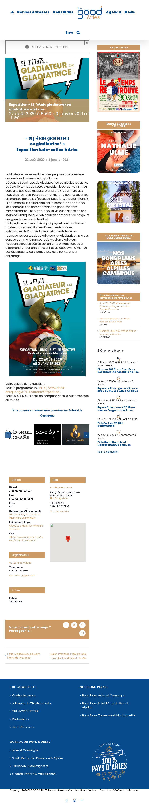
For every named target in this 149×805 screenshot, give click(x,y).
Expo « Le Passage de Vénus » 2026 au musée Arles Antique (117, 390)
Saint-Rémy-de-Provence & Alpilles (37, 758)
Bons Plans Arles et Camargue (103, 696)
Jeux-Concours (23, 727)
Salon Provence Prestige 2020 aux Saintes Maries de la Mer (68, 656)
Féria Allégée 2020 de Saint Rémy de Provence (23, 655)
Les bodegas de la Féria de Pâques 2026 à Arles (114, 320)
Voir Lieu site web (59, 511)
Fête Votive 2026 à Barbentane (110, 424)
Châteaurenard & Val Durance (34, 774)
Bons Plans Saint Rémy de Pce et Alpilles (105, 706)
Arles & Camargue (25, 750)
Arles (21, 514)
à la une (13, 514)
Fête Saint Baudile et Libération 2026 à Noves (114, 443)
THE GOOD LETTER (25, 711)
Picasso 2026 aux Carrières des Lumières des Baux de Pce (118, 370)
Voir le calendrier (107, 452)
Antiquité (14, 525)
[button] (78, 32)
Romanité (14, 529)
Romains (38, 525)
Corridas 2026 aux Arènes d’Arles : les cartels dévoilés (118, 332)
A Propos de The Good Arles (32, 704)
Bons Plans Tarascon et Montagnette (108, 715)
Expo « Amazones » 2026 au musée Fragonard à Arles (116, 409)
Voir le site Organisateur (22, 575)
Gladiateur (26, 525)
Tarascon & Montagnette (30, 766)
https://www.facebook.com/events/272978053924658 (26, 539)
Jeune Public (29, 517)
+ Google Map (60, 498)
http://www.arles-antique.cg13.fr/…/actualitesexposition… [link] (35, 390)
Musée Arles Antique (20, 562)
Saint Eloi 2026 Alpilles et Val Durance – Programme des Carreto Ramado (115, 306)
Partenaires (20, 719)
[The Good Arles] (12, 12)
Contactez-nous (24, 696)
